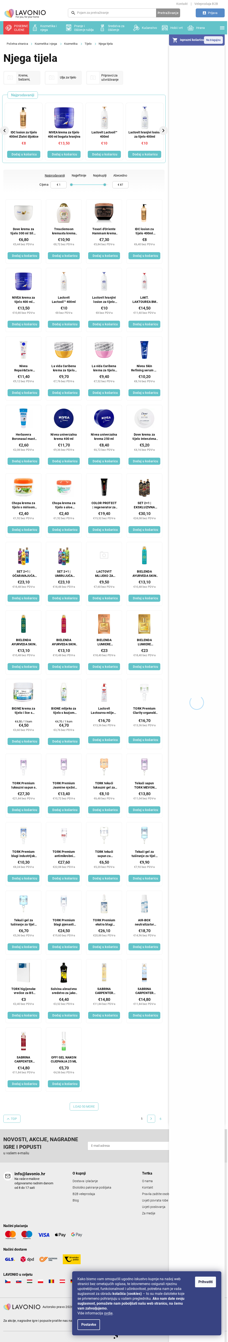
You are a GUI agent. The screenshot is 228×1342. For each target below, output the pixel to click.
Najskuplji (99, 175)
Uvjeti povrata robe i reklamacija (164, 1200)
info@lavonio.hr (29, 1173)
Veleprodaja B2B (206, 4)
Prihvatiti (205, 1282)
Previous (5, 130)
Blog (76, 1200)
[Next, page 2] (151, 1119)
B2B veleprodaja (84, 1194)
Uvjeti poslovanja (153, 1207)
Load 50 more (84, 1106)
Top (14, 1119)
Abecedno (120, 175)
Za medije (148, 1213)
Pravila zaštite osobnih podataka (164, 1194)
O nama (147, 1181)
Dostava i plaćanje (85, 1181)
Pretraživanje (168, 13)
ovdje (108, 1313)
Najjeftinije (79, 175)
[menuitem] (16, 27)
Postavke (88, 1324)
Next (163, 130)
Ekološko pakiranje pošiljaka (92, 1187)
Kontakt (182, 4)
